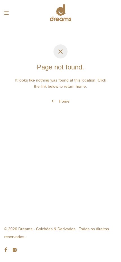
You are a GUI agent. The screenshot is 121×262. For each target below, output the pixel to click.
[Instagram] (14, 249)
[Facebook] (5, 249)
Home (64, 101)
